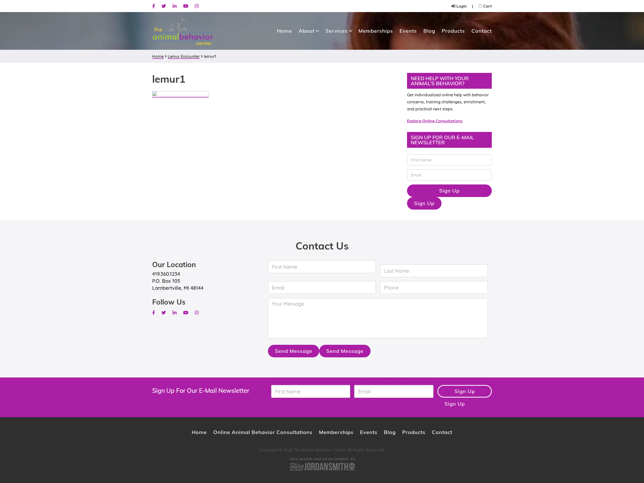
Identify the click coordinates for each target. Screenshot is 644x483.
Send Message (293, 351)
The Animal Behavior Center (183, 31)
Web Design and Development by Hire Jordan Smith (322, 464)
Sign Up (449, 190)
